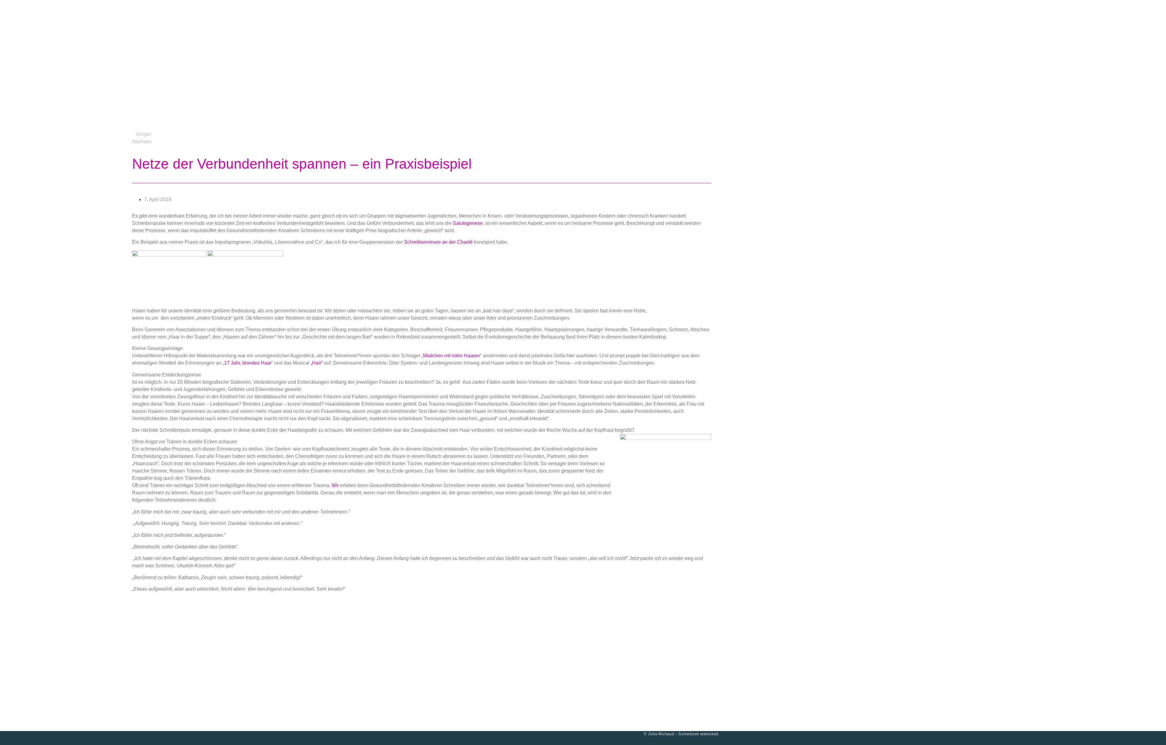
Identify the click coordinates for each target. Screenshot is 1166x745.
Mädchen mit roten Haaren (451, 355)
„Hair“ (317, 363)
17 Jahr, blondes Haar (247, 363)
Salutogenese (468, 223)
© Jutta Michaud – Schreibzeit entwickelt (681, 734)
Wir (335, 485)
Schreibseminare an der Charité (438, 242)
